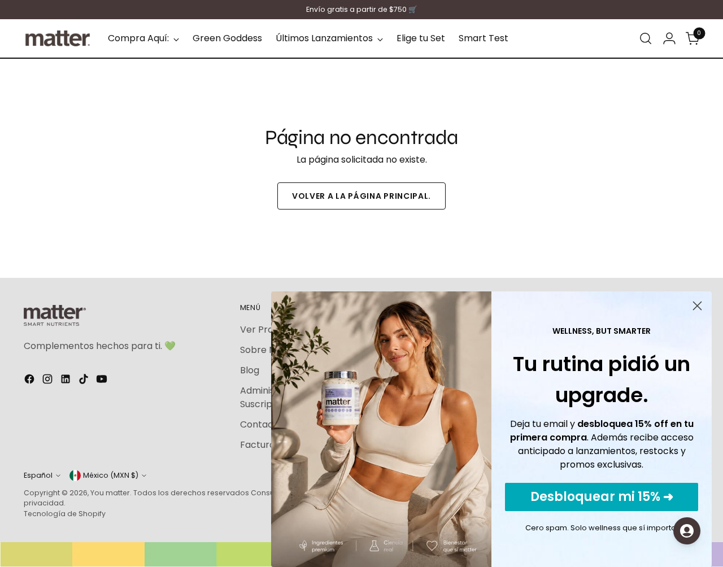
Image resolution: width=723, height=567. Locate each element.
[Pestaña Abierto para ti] (686, 530)
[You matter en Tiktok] (85, 381)
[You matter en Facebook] (30, 381)
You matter (110, 493)
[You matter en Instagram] (48, 381)
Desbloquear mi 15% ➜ (601, 496)
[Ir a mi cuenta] (669, 38)
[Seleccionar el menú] (645, 38)
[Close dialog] (697, 306)
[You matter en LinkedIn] (66, 381)
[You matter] (58, 38)
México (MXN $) (110, 475)
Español (38, 475)
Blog (249, 370)
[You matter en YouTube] (103, 381)
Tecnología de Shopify (65, 513)
